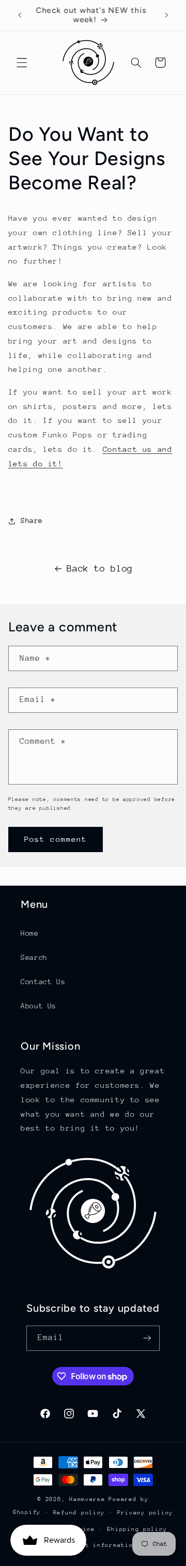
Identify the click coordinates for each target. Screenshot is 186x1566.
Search (34, 957)
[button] (22, 62)
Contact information (99, 1545)
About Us (38, 1006)
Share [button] (32, 520)
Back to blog (100, 568)
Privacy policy (145, 1512)
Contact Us (43, 981)
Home (30, 933)
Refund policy (79, 1512)
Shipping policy (137, 1529)
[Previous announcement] (19, 15)
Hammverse (87, 1499)
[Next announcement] (166, 15)
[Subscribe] (147, 1338)
